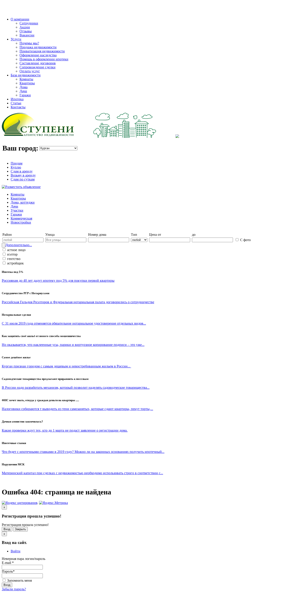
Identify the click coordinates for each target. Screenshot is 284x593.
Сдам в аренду (22, 171)
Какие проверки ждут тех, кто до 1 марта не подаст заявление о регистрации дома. (65, 430)
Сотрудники (29, 23)
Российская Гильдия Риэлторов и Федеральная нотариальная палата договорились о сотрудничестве (78, 302)
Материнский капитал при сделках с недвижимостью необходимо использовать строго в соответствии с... (82, 473)
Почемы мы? (29, 43)
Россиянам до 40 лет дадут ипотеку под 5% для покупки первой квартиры (58, 280)
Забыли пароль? (14, 589)
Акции (25, 27)
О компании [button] (20, 19)
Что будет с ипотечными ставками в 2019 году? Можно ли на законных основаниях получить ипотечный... (83, 452)
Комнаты (26, 79)
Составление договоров (38, 63)
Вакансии (27, 35)
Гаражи (25, 95)
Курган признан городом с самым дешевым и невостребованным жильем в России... (66, 366)
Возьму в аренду (23, 175)
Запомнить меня (19, 580)
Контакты (18, 107)
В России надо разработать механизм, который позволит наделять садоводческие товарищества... (76, 387)
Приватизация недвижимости (42, 51)
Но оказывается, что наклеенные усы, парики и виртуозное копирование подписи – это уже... (73, 345)
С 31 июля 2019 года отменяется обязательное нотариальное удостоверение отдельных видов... (74, 323)
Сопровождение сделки (37, 67)
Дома (24, 87)
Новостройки (21, 222)
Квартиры (27, 83)
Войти (15, 551)
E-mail (8, 563)
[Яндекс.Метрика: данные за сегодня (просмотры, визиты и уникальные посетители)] (53, 503)
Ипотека (17, 99)
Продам (16, 163)
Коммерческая (21, 218)
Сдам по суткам (23, 179)
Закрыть (20, 529)
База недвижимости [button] (26, 75)
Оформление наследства (38, 55)
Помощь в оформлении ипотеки (44, 59)
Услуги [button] (16, 39)
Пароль (8, 571)
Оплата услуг (30, 71)
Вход (7, 529)
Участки (17, 210)
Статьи (16, 103)
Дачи (23, 91)
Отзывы (26, 31)
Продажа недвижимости (38, 47)
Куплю (16, 167)
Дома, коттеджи (23, 202)
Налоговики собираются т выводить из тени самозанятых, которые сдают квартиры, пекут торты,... (77, 409)
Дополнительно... (18, 245)
